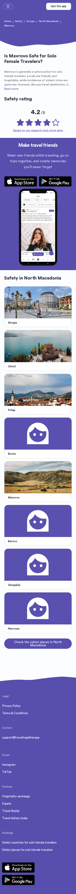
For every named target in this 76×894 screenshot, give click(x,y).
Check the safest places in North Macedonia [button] (38, 643)
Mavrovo (9, 26)
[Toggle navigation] (8, 6)
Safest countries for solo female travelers (29, 842)
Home (7, 21)
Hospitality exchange (16, 796)
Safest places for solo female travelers (27, 849)
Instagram (9, 764)
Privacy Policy (11, 705)
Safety (18, 21)
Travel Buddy (11, 810)
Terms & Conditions (15, 713)
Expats (6, 803)
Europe (31, 21)
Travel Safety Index (15, 818)
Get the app (58, 6)
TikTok (6, 772)
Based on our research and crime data (38, 130)
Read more (11, 88)
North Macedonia (49, 21)
